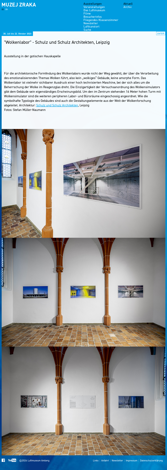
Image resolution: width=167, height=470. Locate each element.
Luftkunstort (91, 26)
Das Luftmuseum (94, 10)
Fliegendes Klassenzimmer (101, 20)
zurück (160, 33)
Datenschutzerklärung (151, 460)
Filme (87, 13)
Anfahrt (105, 460)
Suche (87, 30)
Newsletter (91, 23)
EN (6, 9)
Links (96, 460)
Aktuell (128, 4)
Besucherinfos (93, 17)
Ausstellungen (93, 4)
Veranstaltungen (94, 7)
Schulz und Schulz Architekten (57, 105)
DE (3, 9)
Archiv (127, 7)
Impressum (131, 460)
